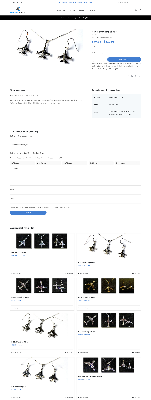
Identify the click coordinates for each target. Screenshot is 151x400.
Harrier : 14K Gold (18, 253)
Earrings (117, 111)
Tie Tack (128, 114)
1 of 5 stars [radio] (15, 163)
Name (12, 189)
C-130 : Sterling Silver (20, 297)
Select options (17, 273)
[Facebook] (128, 75)
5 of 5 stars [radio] (120, 163)
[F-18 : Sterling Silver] (109, 246)
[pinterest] (10, 2)
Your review (15, 168)
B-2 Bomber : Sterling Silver (90, 376)
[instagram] (14, 2)
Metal (94, 47)
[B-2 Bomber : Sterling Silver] (109, 365)
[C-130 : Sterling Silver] (42, 286)
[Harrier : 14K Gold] (42, 241)
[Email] (139, 75)
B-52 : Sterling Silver (87, 297)
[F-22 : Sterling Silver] (42, 325)
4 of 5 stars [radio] (94, 163)
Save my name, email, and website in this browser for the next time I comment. (41, 207)
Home (63, 18)
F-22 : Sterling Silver (19, 342)
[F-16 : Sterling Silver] (47, 47)
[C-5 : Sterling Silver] (109, 320)
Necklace (124, 111)
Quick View (70, 273)
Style (94, 53)
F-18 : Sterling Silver (86, 263)
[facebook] (17, 2)
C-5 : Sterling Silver (86, 332)
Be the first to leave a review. (102, 37)
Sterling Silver (113, 104)
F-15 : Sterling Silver (19, 387)
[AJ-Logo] (18, 7)
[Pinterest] (136, 75)
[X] (132, 75)
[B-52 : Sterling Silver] (109, 286)
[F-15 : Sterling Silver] (42, 370)
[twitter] (21, 2)
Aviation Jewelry (71, 18)
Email (12, 198)
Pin (129, 111)
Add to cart (124, 59)
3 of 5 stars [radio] (68, 163)
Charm (111, 111)
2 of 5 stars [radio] (41, 163)
